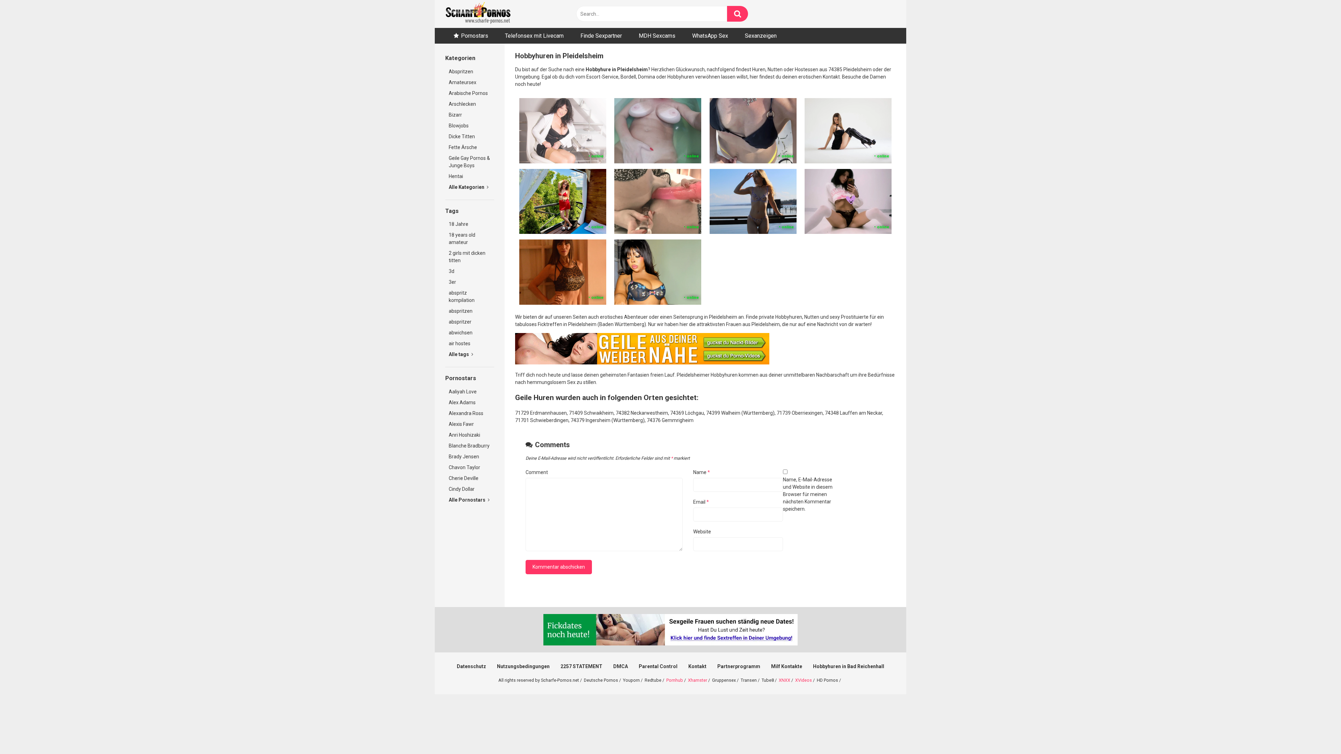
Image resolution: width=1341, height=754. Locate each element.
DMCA (620, 666)
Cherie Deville (463, 478)
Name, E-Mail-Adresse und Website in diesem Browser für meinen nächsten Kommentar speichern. (808, 494)
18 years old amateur (462, 238)
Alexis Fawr (461, 424)
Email (701, 502)
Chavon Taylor (464, 467)
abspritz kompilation (462, 296)
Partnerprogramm (738, 666)
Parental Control (658, 666)
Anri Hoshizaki (464, 435)
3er (452, 282)
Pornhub (674, 680)
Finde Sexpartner (601, 35)
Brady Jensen (464, 456)
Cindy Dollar (462, 489)
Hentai (456, 176)
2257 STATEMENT (581, 666)
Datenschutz (471, 666)
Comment (537, 472)
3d (451, 271)
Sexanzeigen (761, 35)
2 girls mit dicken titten (467, 256)
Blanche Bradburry (469, 446)
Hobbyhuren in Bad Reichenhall (848, 666)
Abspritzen (461, 71)
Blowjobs (459, 125)
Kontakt (697, 666)
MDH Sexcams (657, 35)
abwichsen (460, 332)
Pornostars (474, 35)
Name (701, 472)
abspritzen (460, 311)
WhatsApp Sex (710, 35)
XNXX (784, 680)
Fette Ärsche (463, 147)
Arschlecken (462, 104)
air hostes (459, 343)
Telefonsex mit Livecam (534, 35)
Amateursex (462, 82)
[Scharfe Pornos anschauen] (478, 14)
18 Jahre (458, 224)
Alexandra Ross (466, 413)
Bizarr (455, 115)
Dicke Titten (462, 136)
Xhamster (697, 680)
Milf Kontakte (786, 666)
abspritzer (460, 322)
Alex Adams (462, 402)
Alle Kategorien (467, 187)
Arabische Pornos (468, 93)
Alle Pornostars (467, 500)
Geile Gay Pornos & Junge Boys (469, 161)
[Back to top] (1317, 733)
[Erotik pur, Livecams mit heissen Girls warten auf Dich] (642, 362)
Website (702, 531)
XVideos (803, 680)
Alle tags (459, 354)
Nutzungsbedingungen (523, 666)
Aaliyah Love (463, 391)
